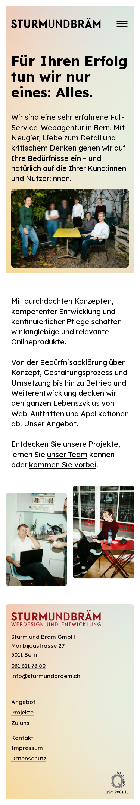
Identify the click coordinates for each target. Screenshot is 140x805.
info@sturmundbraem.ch (45, 676)
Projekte (22, 712)
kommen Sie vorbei (62, 464)
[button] (122, 24)
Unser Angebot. (51, 423)
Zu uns (20, 723)
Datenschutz (28, 758)
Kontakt (22, 738)
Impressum (27, 748)
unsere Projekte (90, 444)
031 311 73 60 (28, 665)
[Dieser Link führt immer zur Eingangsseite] (56, 24)
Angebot (23, 702)
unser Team (67, 454)
